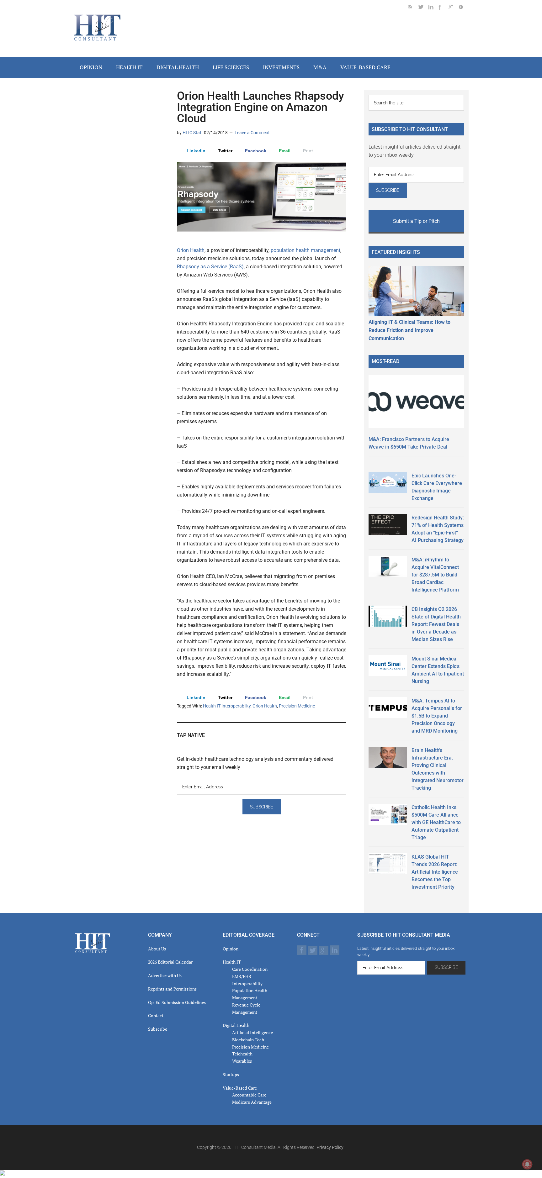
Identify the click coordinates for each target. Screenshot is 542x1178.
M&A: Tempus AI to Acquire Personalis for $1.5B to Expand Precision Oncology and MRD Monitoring (437, 716)
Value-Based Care (240, 1088)
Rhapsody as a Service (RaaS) (210, 267)
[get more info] (464, 8)
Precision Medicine (297, 705)
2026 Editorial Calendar (170, 962)
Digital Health (236, 1025)
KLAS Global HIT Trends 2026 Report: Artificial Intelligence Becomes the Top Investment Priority (435, 872)
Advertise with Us (165, 975)
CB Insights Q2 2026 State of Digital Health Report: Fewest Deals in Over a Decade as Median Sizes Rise (436, 624)
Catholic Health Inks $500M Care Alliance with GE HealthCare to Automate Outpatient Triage (436, 822)
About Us (157, 949)
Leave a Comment (252, 132)
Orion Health (191, 250)
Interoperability (247, 983)
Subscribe (157, 1029)
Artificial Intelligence (252, 1032)
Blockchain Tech (248, 1040)
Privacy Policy (329, 1147)
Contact (155, 1015)
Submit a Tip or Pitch (416, 221)
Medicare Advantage (252, 1102)
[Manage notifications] (527, 1164)
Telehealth (242, 1054)
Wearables (242, 1061)
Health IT (232, 962)
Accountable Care (249, 1095)
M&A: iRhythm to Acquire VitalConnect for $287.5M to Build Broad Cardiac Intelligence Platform (435, 575)
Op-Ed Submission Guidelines (177, 1002)
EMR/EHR (241, 976)
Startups (231, 1074)
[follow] (423, 8)
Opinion (230, 949)
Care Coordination (250, 969)
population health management (305, 250)
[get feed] (413, 8)
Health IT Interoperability (227, 705)
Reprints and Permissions (172, 989)
